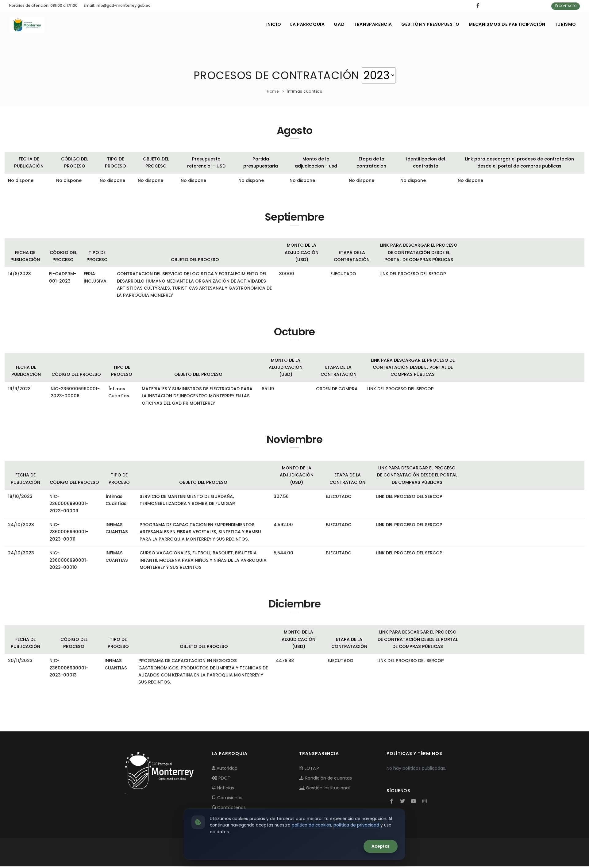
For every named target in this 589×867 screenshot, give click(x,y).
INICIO (273, 24)
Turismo (565, 24)
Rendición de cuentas (328, 778)
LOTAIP (311, 768)
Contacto (567, 6)
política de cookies (311, 825)
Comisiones (229, 798)
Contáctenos (231, 807)
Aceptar (380, 846)
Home (273, 91)
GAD (339, 24)
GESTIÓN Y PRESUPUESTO (430, 24)
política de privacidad (356, 825)
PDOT (223, 778)
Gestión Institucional (327, 788)
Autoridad (226, 768)
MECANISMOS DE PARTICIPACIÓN (507, 24)
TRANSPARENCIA (373, 24)
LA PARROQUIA (307, 24)
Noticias (225, 788)
